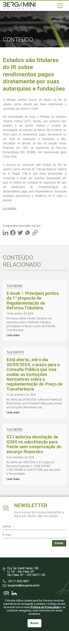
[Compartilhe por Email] (35, 232)
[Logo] (19, 5)
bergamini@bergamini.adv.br (23, 585)
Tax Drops (15, 352)
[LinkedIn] (14, 593)
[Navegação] (60, 5)
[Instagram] (7, 593)
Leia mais (13, 335)
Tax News (14, 286)
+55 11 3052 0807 (18, 581)
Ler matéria (9, 208)
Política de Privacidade (45, 607)
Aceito (34, 623)
